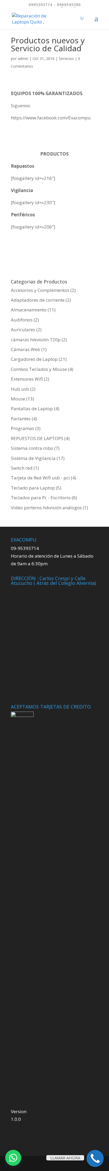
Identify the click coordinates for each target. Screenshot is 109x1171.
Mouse (18, 399)
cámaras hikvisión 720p (36, 340)
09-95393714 (25, 548)
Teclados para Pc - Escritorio (41, 497)
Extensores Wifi (27, 379)
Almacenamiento (29, 310)
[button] (13, 1158)
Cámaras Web (25, 349)
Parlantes (21, 419)
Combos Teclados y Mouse (39, 369)
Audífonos (22, 320)
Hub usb (20, 389)
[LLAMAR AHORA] (95, 1158)
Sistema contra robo (32, 448)
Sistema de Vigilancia (33, 458)
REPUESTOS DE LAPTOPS (37, 438)
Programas (22, 428)
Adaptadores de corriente (38, 300)
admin (23, 58)
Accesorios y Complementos (40, 290)
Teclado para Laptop (33, 488)
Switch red (22, 468)
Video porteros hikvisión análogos (46, 508)
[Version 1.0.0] (22, 910)
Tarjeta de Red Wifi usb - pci (40, 478)
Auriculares (23, 329)
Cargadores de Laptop (34, 359)
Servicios (66, 58)
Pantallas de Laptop (32, 408)
